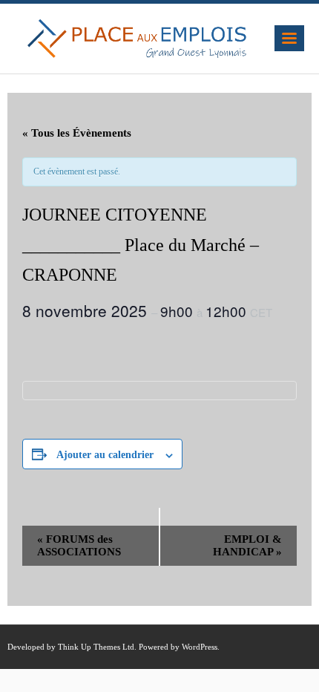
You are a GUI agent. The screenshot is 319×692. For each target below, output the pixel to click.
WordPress (199, 646)
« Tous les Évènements (76, 133)
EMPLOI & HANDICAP (247, 545)
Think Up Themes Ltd (96, 646)
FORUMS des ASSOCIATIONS (79, 545)
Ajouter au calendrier (105, 454)
